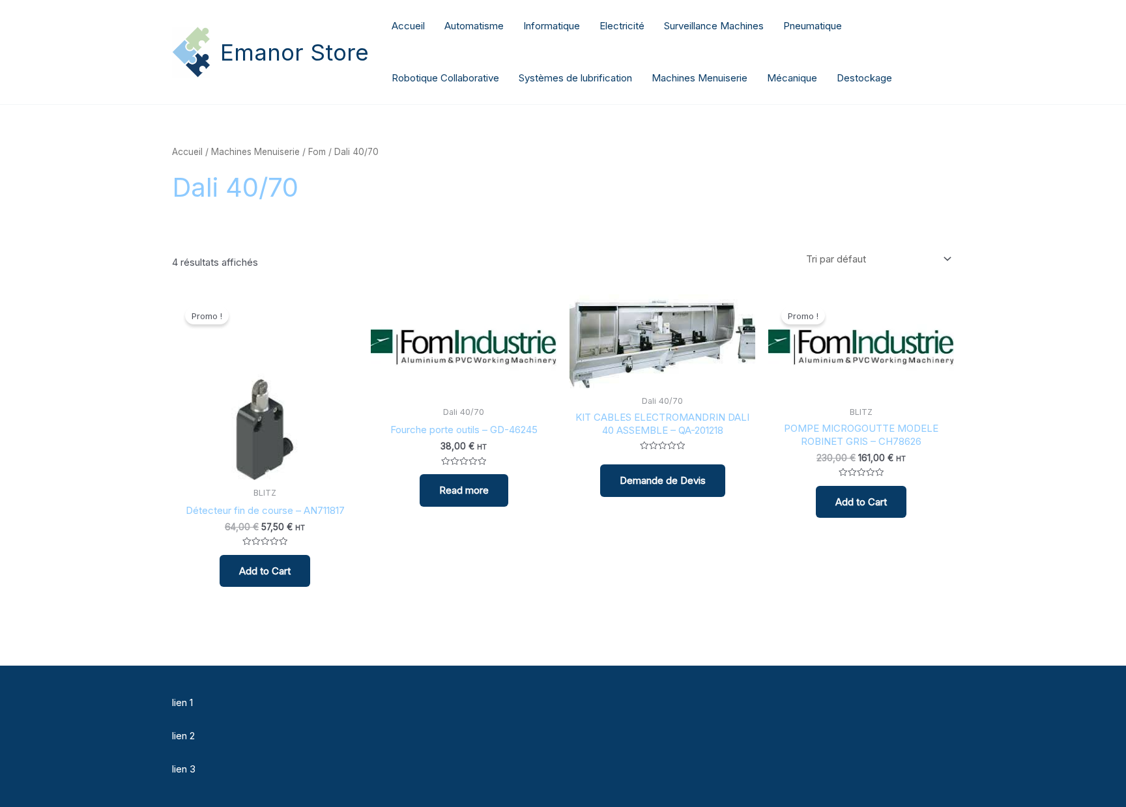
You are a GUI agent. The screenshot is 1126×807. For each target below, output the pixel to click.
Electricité (621, 26)
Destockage (864, 78)
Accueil (408, 26)
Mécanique (792, 78)
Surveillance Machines (714, 26)
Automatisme (474, 26)
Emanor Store (294, 52)
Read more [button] (464, 490)
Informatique (551, 26)
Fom (317, 152)
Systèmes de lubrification (575, 78)
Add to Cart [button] (265, 571)
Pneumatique (812, 26)
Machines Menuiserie (699, 78)
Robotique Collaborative (445, 78)
